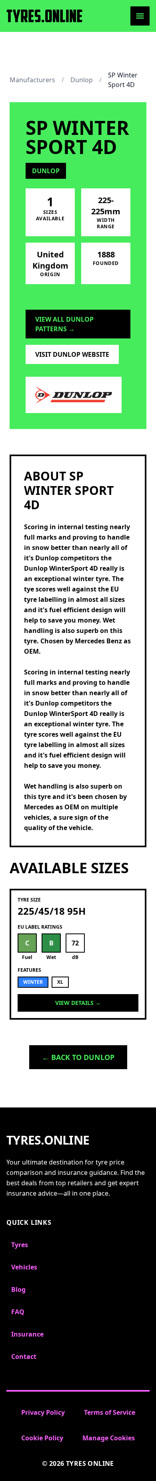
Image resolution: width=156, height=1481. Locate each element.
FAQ (17, 1311)
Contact (23, 1356)
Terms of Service (109, 1412)
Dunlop (81, 79)
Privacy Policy (43, 1412)
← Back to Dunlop (78, 1057)
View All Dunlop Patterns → (64, 324)
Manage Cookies (108, 1438)
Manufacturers (32, 79)
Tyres (19, 1244)
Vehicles (24, 1267)
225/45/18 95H (52, 910)
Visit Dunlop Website (72, 354)
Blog (18, 1289)
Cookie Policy (42, 1438)
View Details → (78, 1002)
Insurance (27, 1334)
